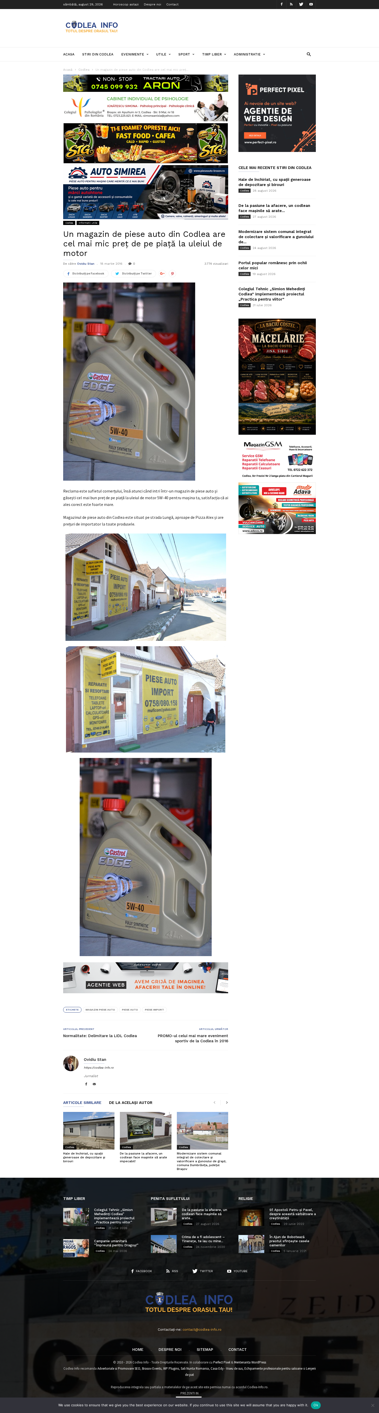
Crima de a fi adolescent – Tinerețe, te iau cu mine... (203, 1239)
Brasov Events (151, 1368)
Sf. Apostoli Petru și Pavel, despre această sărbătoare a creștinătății (292, 1214)
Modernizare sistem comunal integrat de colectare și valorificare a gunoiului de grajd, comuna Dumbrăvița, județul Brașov (201, 1161)
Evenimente (132, 54)
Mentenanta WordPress (250, 1362)
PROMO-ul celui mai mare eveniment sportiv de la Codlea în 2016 (193, 1038)
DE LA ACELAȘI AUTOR (130, 1103)
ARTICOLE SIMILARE (82, 1103)
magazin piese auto (100, 1009)
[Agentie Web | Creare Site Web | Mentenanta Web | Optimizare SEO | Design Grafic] (145, 997)
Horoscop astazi (126, 4)
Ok (316, 1405)
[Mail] (94, 1084)
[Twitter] (301, 4)
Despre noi (152, 4)
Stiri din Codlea (97, 54)
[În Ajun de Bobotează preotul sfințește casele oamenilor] (251, 1244)
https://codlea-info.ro (99, 1067)
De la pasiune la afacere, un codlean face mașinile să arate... (204, 1214)
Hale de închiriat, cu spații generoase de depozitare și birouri (84, 1157)
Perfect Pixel (221, 1362)
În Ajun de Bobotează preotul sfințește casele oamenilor (289, 1241)
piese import (154, 1009)
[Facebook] (281, 4)
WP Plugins (171, 1368)
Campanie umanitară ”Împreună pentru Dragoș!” (116, 1243)
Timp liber (212, 54)
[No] (372, 1405)
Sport (184, 54)
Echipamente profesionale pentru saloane (273, 1368)
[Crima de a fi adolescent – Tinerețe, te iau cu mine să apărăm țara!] (164, 1244)
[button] (309, 54)
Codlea (69, 222)
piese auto (130, 1009)
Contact (172, 4)
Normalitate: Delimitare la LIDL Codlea (100, 1035)
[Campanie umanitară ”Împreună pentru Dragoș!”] (76, 1248)
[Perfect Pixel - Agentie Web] (277, 151)
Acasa (69, 54)
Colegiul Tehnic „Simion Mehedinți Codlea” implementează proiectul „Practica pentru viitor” (271, 294)
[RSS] (291, 4)
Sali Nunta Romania (195, 1368)
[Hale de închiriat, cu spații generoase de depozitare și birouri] (88, 1131)
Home (137, 1349)
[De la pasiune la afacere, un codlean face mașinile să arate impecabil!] (145, 1131)
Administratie (247, 54)
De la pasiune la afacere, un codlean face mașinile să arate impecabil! (143, 1157)
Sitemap (205, 1349)
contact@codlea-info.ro (202, 1329)
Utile (161, 54)
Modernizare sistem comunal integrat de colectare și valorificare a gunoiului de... (276, 236)
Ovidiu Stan (85, 263)
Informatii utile (88, 222)
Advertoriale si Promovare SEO (118, 1368)
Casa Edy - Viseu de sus (227, 1368)
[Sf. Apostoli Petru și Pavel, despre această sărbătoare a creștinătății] (251, 1217)
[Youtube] (311, 4)
